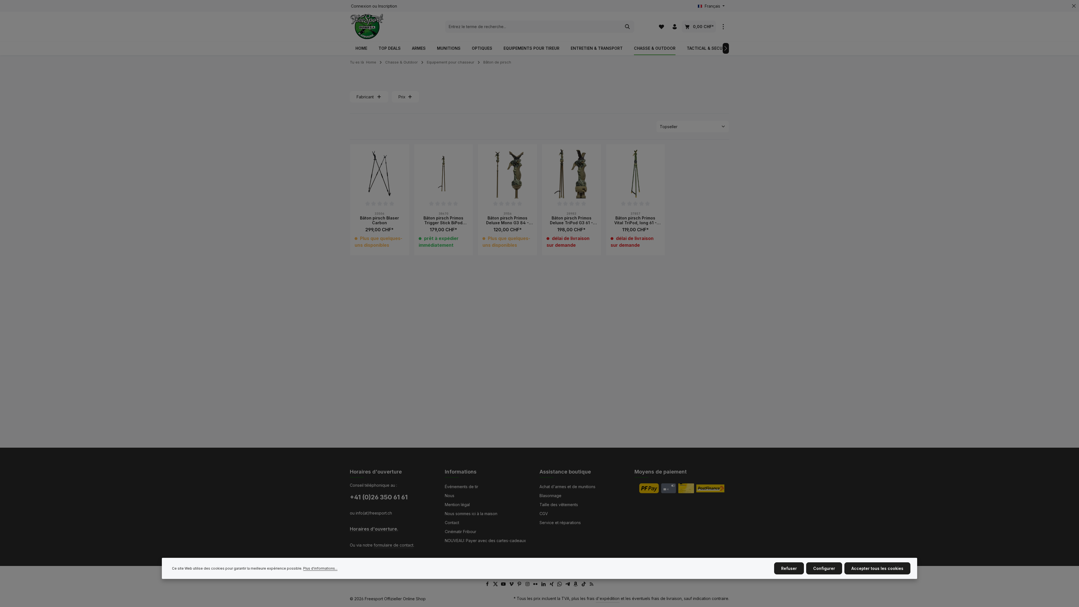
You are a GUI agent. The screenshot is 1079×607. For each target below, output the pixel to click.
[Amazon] (576, 585)
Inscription (387, 6)
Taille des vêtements (559, 504)
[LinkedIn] (544, 585)
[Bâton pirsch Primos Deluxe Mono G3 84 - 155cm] (507, 174)
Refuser (789, 568)
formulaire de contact (393, 545)
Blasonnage (550, 495)
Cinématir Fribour (460, 531)
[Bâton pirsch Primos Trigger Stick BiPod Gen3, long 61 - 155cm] (444, 174)
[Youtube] (504, 585)
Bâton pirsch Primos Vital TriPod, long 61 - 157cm (635, 220)
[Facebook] (488, 585)
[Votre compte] (674, 27)
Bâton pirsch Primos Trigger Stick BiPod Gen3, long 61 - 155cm (443, 220)
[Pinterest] (520, 585)
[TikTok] (584, 585)
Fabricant (365, 96)
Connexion (361, 6)
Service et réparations (560, 522)
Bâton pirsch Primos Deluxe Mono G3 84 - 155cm (507, 220)
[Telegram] (568, 585)
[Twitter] (496, 585)
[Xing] (552, 585)
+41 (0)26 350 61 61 (379, 497)
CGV (544, 513)
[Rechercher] (627, 27)
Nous (449, 495)
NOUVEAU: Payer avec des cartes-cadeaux (485, 540)
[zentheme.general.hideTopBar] (1074, 6)
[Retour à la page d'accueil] (367, 26)
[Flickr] (536, 585)
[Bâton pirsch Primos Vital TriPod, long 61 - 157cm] (636, 174)
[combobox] (533, 27)
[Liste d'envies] (661, 27)
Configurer (824, 568)
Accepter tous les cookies (877, 568)
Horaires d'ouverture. (374, 529)
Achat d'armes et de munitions (567, 486)
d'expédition (608, 598)
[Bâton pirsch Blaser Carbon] (380, 174)
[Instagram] (528, 585)
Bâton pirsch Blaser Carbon (379, 220)
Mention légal (457, 504)
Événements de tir (461, 486)
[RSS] (591, 585)
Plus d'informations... (320, 568)
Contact (452, 522)
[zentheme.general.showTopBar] (723, 27)
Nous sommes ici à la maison (471, 513)
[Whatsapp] (560, 585)
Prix (401, 96)
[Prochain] (725, 48)
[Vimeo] (512, 585)
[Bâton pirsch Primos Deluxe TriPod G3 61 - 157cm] (572, 174)
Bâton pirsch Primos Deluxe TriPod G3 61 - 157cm (571, 220)
